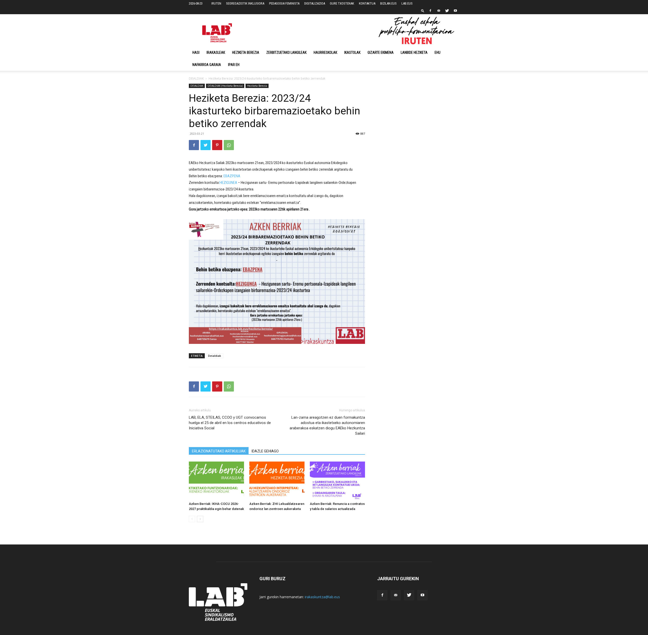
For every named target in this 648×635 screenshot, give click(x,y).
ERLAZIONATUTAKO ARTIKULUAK (219, 451)
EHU (437, 52)
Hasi (195, 52)
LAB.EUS (407, 3)
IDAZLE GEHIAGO (265, 451)
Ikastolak (352, 52)
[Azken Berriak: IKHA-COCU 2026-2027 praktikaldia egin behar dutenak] (216, 481)
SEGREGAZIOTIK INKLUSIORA (245, 3)
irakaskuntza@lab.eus (322, 596)
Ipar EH (233, 65)
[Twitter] (447, 10)
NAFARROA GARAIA (206, 65)
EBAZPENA (232, 176)
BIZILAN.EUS (388, 3)
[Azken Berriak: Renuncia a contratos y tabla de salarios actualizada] (337, 481)
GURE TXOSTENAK (342, 3)
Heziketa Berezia (245, 52)
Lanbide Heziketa (414, 52)
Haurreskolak (325, 52)
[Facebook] (430, 10)
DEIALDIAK (196, 78)
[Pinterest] (217, 145)
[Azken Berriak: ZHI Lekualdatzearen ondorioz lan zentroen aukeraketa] (277, 481)
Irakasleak (216, 52)
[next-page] (200, 519)
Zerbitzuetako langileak (286, 52)
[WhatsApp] (229, 145)
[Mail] (438, 10)
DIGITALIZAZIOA (314, 3)
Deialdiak (214, 356)
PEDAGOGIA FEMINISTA (284, 3)
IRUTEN (216, 3)
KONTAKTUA (367, 3)
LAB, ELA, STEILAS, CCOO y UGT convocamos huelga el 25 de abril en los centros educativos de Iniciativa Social (230, 422)
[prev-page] (192, 519)
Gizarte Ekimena (381, 52)
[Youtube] (455, 10)
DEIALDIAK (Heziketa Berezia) (225, 85)
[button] (423, 10)
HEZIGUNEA (228, 182)
